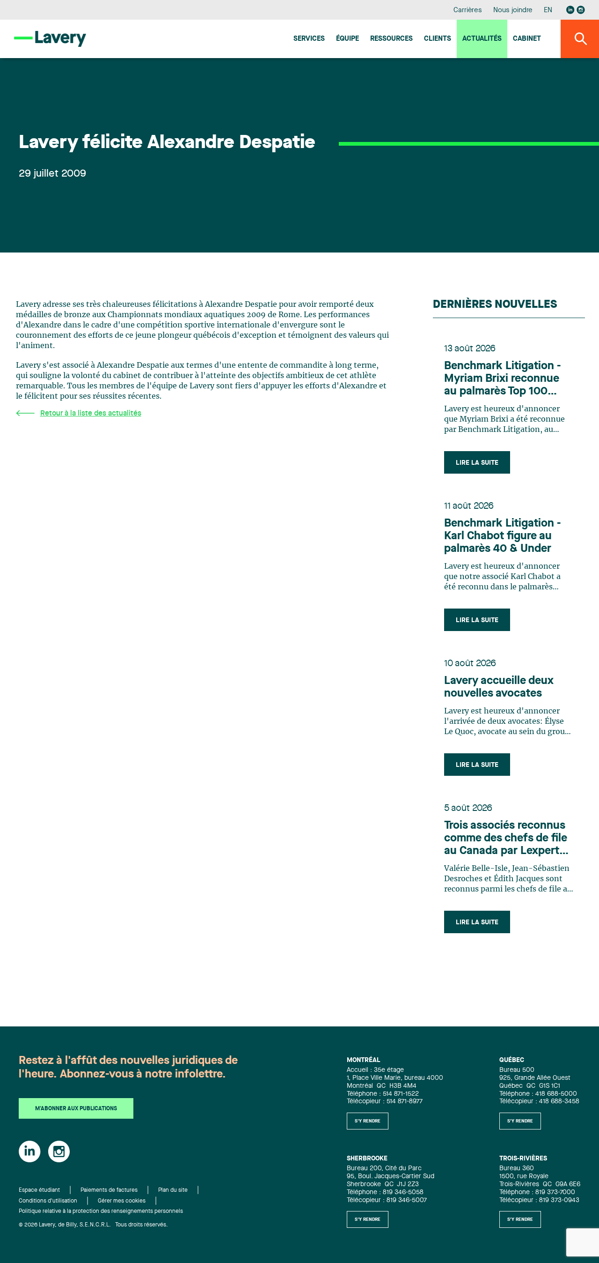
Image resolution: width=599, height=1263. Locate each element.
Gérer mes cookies (122, 1201)
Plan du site (173, 1190)
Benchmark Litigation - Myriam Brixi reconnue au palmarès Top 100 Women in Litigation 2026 (502, 379)
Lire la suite (477, 463)
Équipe (347, 39)
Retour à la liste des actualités (90, 413)
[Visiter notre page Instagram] (581, 10)
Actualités (482, 39)
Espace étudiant (39, 1190)
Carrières (467, 10)
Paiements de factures (109, 1190)
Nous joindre (513, 10)
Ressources (391, 39)
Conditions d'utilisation (48, 1201)
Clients (437, 39)
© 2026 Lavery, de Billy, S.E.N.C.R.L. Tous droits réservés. (93, 1225)
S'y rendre (367, 1121)
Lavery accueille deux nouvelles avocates (499, 687)
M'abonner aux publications (76, 1109)
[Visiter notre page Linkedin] (570, 10)
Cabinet (527, 39)
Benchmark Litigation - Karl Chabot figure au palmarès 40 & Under (502, 536)
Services (309, 39)
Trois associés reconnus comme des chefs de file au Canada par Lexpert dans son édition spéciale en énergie (508, 839)
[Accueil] (50, 38)
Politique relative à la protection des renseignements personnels (101, 1211)
